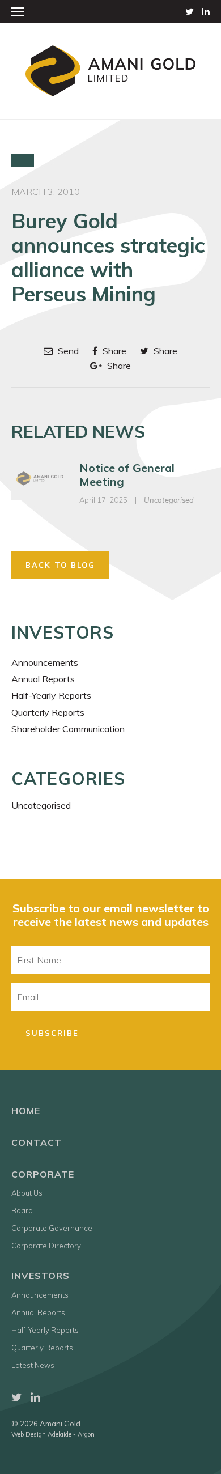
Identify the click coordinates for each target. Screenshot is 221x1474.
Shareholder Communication (68, 728)
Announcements (44, 662)
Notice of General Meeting (127, 474)
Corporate (42, 1174)
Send (67, 350)
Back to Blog (60, 565)
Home (25, 1110)
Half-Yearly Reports (51, 695)
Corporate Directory (46, 1245)
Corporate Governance (51, 1228)
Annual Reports (43, 679)
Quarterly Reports (47, 712)
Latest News (32, 1365)
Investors (40, 1275)
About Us (26, 1192)
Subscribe (52, 1033)
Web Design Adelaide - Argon (53, 1434)
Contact (36, 1142)
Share (113, 350)
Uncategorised (169, 499)
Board (22, 1210)
